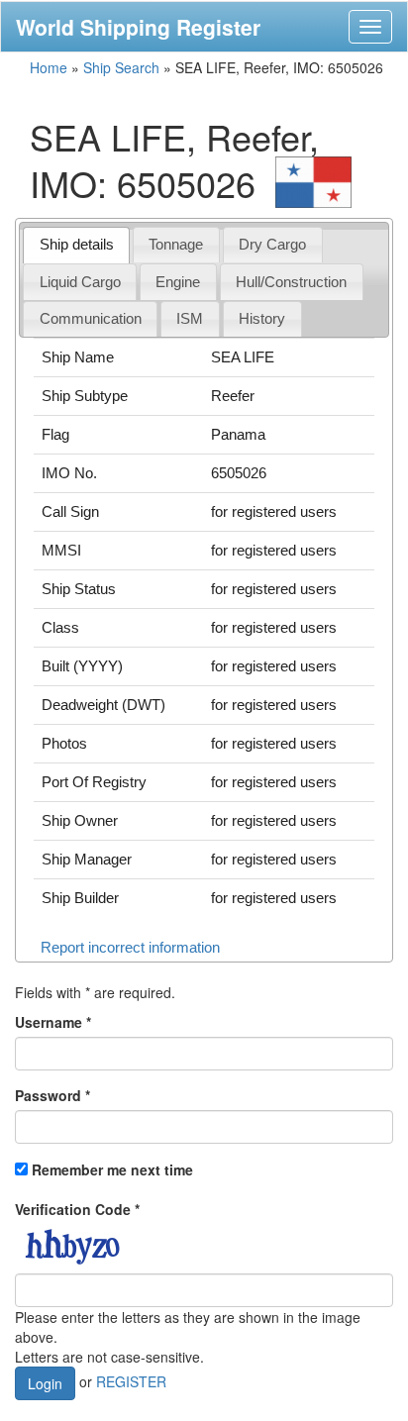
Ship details (77, 244)
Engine (177, 281)
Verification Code (77, 1209)
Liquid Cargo (80, 281)
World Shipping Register (138, 27)
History (262, 318)
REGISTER (131, 1381)
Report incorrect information (130, 947)
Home (48, 67)
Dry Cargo (272, 244)
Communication (91, 318)
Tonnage (176, 244)
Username (53, 1022)
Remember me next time (112, 1169)
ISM (189, 318)
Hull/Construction (291, 281)
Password (52, 1095)
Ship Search (121, 67)
